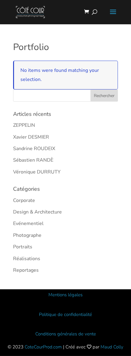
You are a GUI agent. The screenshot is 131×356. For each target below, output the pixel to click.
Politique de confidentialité (65, 314)
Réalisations (26, 258)
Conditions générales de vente (65, 334)
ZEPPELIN (24, 125)
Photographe (27, 235)
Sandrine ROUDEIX (34, 148)
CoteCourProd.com (43, 347)
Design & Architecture (37, 212)
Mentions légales (65, 295)
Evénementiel (28, 223)
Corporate (24, 200)
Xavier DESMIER (31, 137)
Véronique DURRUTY (37, 172)
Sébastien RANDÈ (33, 160)
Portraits (22, 246)
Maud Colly (112, 347)
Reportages (26, 270)
